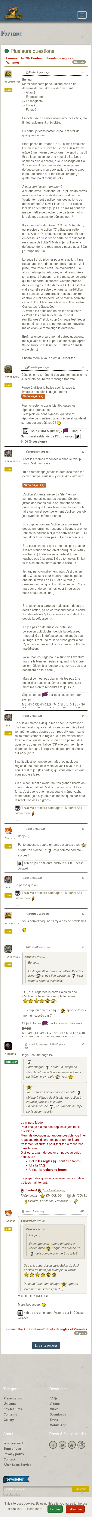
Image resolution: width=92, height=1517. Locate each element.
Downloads (58, 1414)
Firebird (10, 1054)
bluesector (12, 82)
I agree (55, 1509)
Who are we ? (13, 1443)
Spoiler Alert (33, 396)
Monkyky (9, 838)
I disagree (75, 1509)
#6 (83, 877)
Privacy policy (14, 1454)
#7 (83, 913)
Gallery (9, 1419)
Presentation (13, 1398)
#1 (83, 72)
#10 (82, 1211)
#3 (83, 451)
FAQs (54, 1398)
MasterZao (11, 377)
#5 (83, 828)
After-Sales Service (17, 1464)
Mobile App (58, 1425)
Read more (35, 1509)
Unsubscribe (11, 1494)
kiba (7, 725)
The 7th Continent (32, 58)
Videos (55, 1403)
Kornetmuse (12, 461)
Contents (10, 1414)
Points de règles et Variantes (66, 1329)
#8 (83, 947)
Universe (10, 1403)
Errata (54, 1419)
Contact (9, 1459)
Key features (13, 1409)
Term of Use (12, 1448)
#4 (83, 715)
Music (54, 1409)
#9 (83, 1044)
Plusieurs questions (31, 50)
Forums (11, 58)
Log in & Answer (46, 1345)
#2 (83, 367)
